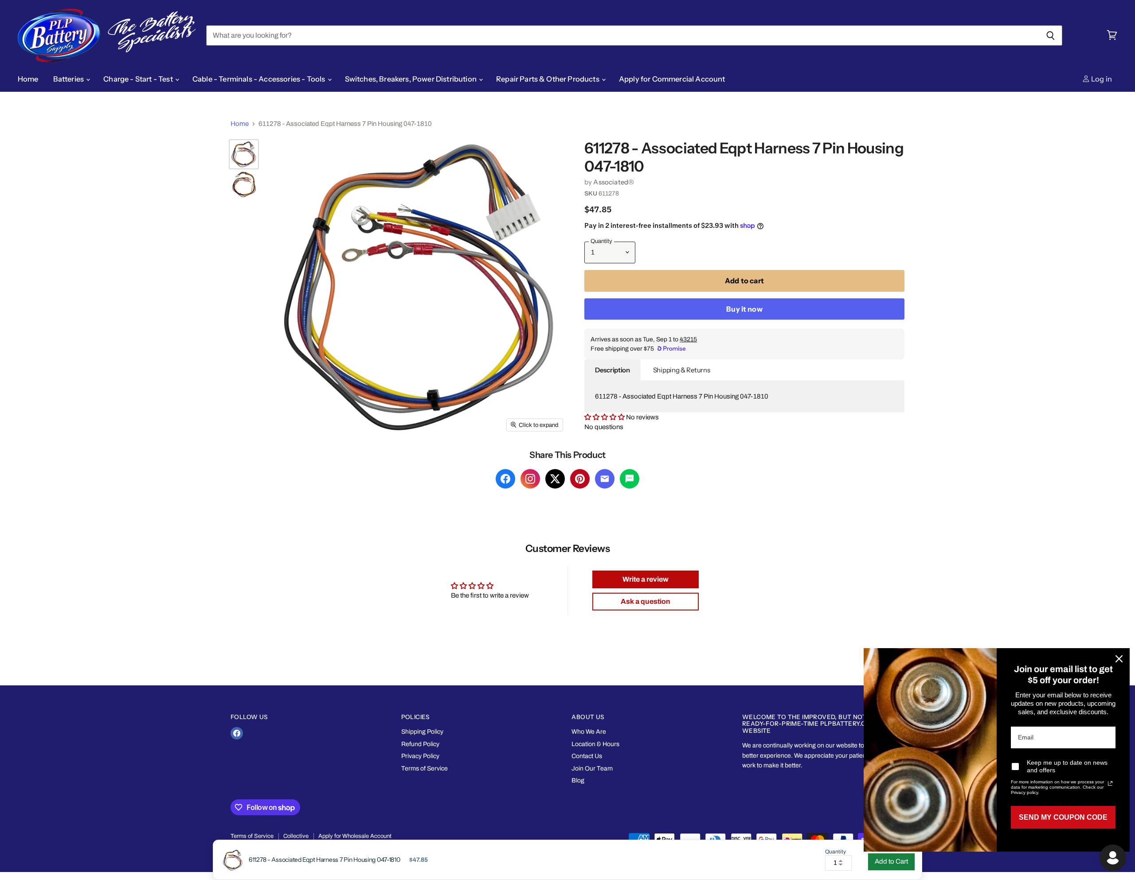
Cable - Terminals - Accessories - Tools (259, 78)
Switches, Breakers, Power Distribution (411, 78)
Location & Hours (595, 744)
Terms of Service (424, 768)
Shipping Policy (422, 731)
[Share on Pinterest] (580, 479)
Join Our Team (592, 768)
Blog (577, 780)
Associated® (613, 182)
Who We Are (588, 731)
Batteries (69, 78)
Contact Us (586, 756)
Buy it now (744, 309)
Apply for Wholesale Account (354, 836)
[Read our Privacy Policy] (1110, 783)
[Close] (1119, 658)
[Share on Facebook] (505, 479)
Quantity (835, 852)
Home (28, 78)
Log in (1101, 78)
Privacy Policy (420, 756)
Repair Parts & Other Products (548, 78)
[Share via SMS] (629, 479)
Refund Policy (420, 744)
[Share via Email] (604, 479)
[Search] (1050, 35)
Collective (296, 836)
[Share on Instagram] (530, 479)
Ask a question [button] (645, 601)
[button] (605, 417)
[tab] (612, 370)
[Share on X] (555, 479)
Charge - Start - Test (138, 78)
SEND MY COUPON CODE (1063, 817)
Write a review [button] (645, 579)
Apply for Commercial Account (672, 78)
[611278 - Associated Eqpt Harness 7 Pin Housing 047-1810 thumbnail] (244, 154)
